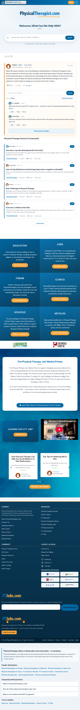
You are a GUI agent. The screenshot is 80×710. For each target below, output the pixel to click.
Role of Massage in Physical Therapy (20, 188)
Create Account (7, 560)
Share (24, 112)
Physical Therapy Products (50, 519)
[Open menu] (3, 3)
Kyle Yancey (24, 472)
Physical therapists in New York (59, 666)
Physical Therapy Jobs (48, 522)
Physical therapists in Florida (12, 666)
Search (69, 38)
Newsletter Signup (47, 550)
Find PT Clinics (46, 512)
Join (72, 146)
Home (44, 638)
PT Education (45, 516)
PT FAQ (43, 532)
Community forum (61, 669)
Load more (40, 223)
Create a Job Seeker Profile (35, 623)
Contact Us (5, 520)
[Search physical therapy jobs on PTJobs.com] (40, 594)
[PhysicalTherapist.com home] (15, 2)
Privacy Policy (6, 530)
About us (5, 701)
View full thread (67, 98)
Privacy (58, 638)
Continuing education (26, 673)
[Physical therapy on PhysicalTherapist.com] (17, 473)
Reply (70, 93)
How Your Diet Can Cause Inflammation (23, 457)
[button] (20, 265)
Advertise (71, 638)
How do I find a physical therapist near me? (19, 687)
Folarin (14, 65)
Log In (3, 556)
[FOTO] (50, 577)
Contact (64, 638)
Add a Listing (6, 566)
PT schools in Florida (30, 669)
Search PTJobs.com (69, 605)
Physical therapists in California (35, 666)
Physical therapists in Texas (12, 669)
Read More (23, 468)
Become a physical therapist (45, 673)
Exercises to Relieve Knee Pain (18, 207)
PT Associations (46, 529)
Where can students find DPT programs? (18, 692)
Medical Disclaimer (8, 533)
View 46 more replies (41, 131)
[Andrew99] (7, 165)
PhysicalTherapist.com (14, 638)
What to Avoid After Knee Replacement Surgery (55, 457)
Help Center (6, 527)
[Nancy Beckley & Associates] (69, 583)
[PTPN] (50, 583)
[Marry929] (7, 146)
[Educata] (69, 572)
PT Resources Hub (47, 526)
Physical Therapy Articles (49, 509)
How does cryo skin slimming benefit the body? (24, 150)
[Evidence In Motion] (50, 572)
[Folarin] (7, 184)
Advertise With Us (8, 523)
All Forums (5, 550)
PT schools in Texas (46, 669)
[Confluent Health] (69, 577)
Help (77, 638)
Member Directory (8, 553)
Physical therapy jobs (9, 673)
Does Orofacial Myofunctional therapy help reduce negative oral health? (34, 169)
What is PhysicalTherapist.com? (15, 681)
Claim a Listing (6, 563)
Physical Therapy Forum (9, 547)
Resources (51, 638)
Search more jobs (9, 630)
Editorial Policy (6, 536)
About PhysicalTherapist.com (11, 517)
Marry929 (12, 146)
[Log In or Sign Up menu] (76, 2)
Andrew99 (12, 165)
